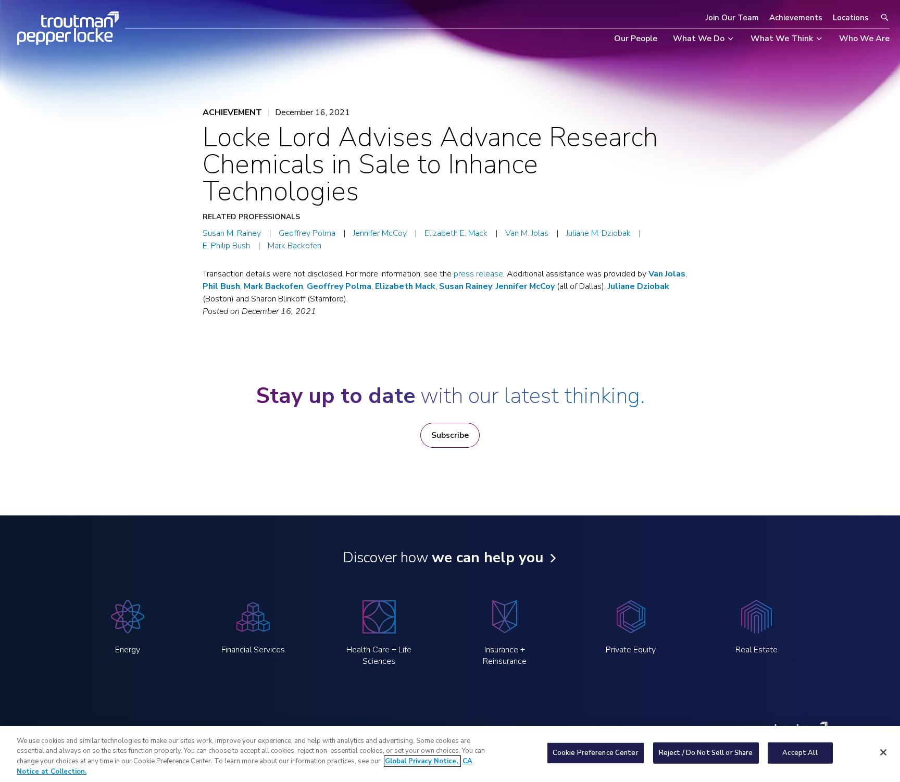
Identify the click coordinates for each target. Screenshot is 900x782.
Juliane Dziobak (638, 286)
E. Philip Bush (226, 245)
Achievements (795, 17)
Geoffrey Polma (307, 233)
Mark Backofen (294, 245)
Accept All (799, 753)
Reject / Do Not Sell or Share (706, 753)
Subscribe (450, 435)
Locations (851, 17)
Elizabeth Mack (405, 286)
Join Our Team (732, 17)
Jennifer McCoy (380, 233)
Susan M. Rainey (232, 233)
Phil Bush (221, 286)
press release (478, 274)
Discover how (443, 557)
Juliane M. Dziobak (598, 233)
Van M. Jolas (526, 233)
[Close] (883, 752)
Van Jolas (666, 274)
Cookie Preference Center (596, 753)
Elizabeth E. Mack (456, 233)
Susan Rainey (465, 286)
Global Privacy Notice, (422, 761)
